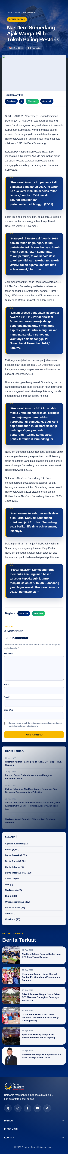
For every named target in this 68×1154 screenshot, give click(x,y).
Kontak (34, 1137)
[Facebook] (27, 1108)
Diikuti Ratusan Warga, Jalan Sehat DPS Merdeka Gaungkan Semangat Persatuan (41, 997)
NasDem (9, 890)
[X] (8, 1108)
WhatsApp (32, 101)
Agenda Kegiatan (14, 843)
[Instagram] (18, 1108)
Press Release (12, 907)
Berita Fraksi (12, 861)
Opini (8, 896)
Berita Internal (12, 867)
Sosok (8, 913)
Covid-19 (10, 878)
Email (7, 697)
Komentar (9, 653)
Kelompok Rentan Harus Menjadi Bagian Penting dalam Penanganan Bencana (41, 977)
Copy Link (46, 101)
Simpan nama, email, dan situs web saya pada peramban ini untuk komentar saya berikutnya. (35, 724)
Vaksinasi (10, 919)
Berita (17, 12)
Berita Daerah (12, 855)
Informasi (34, 1129)
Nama (7, 684)
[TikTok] (47, 1108)
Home (9, 12)
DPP (7, 884)
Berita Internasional (15, 872)
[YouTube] (37, 1108)
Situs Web (8, 710)
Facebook (11, 101)
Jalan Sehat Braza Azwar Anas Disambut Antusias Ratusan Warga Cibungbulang (40, 1017)
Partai (34, 1120)
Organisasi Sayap (14, 902)
